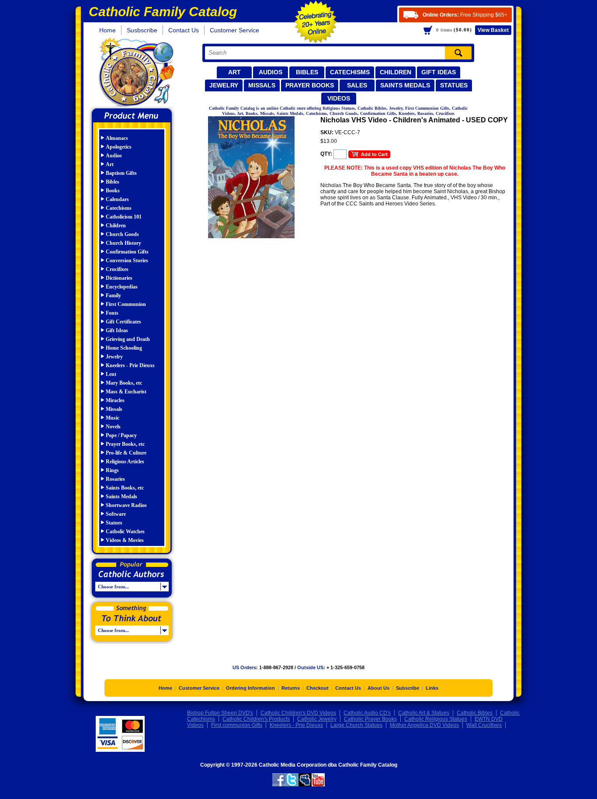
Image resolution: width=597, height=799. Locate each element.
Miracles (115, 400)
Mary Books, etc (124, 383)
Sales (357, 85)
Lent (111, 374)
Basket (493, 30)
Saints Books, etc (125, 488)
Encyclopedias (122, 287)
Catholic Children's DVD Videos (298, 713)
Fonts (112, 313)
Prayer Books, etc (125, 444)
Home (107, 30)
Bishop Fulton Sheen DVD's (220, 713)
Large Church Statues (356, 725)
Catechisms (350, 72)
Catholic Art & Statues (423, 713)
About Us (378, 688)
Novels (113, 427)
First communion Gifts (236, 725)
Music (112, 418)
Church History (123, 243)
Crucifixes (117, 269)
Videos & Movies (125, 540)
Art (234, 72)
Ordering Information (250, 688)
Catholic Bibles (475, 713)
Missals (261, 85)
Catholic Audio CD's (367, 713)
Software (116, 514)
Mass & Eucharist (126, 392)
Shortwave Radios (126, 505)
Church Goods (122, 234)
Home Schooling (124, 348)
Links (432, 688)
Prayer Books (309, 85)
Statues (454, 85)
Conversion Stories (127, 260)
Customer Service (234, 30)
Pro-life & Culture (126, 453)
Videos (338, 98)
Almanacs (117, 138)
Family (113, 295)
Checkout (317, 688)
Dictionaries (119, 278)
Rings (112, 470)
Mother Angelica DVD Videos (424, 725)
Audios (270, 72)
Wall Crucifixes (484, 725)
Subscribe (407, 688)
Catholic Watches (125, 531)
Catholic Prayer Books (370, 719)
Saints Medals (405, 85)
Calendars (117, 199)
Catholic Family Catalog (136, 73)
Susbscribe (142, 30)
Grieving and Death (128, 339)
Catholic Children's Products (256, 719)
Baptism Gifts (121, 173)
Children (395, 72)
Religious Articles (125, 462)
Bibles (307, 72)
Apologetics (119, 147)
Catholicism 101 (124, 217)
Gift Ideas (438, 72)
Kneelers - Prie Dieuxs (130, 365)
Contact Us (183, 30)
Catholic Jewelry (317, 719)
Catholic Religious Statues (435, 719)
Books (113, 191)
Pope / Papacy (121, 435)
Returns (290, 688)
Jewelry (223, 85)
